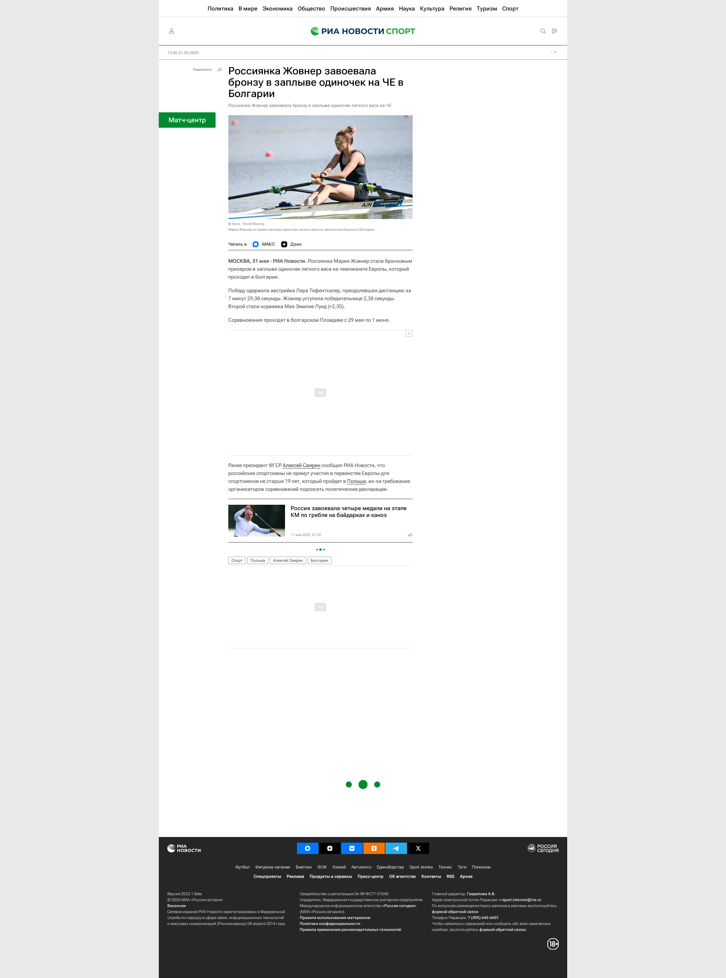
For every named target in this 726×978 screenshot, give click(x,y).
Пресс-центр (370, 876)
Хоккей (339, 867)
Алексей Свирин (301, 465)
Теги (462, 867)
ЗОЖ (322, 867)
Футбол (242, 867)
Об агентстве (402, 876)
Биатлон (304, 867)
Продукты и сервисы (331, 876)
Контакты (431, 876)
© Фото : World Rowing (246, 224)
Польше (356, 481)
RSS (450, 876)
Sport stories (421, 867)
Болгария (319, 560)
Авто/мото (361, 867)
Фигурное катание (272, 867)
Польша (257, 560)
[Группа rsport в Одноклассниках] (374, 848)
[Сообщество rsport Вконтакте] (352, 848)
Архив (466, 876)
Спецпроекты (267, 876)
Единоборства (390, 867)
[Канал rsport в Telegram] (396, 848)
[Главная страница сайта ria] (343, 31)
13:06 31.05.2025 (183, 53)
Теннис (445, 867)
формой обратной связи (455, 911)
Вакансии (176, 905)
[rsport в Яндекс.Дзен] (330, 848)
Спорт (236, 560)
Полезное (481, 867)
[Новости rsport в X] (418, 848)
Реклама (295, 876)
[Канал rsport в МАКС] (307, 848)
